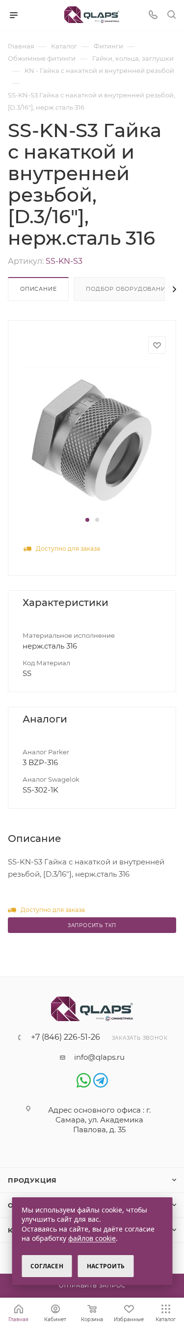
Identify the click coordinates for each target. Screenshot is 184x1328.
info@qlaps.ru (99, 1057)
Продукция (32, 1180)
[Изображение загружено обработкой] (92, 439)
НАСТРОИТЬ (106, 1266)
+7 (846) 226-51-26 (65, 1037)
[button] (87, 519)
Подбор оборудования (128, 288)
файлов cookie (92, 1238)
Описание (38, 288)
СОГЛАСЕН (46, 1266)
